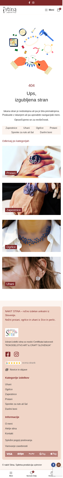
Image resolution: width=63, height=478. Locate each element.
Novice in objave (18, 369)
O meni (9, 423)
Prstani (53, 128)
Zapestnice (11, 128)
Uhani (26, 128)
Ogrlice (40, 128)
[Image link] (13, 362)
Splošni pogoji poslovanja (18, 440)
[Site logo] (9, 9)
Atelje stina (11, 428)
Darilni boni (46, 132)
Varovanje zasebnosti (16, 446)
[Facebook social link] (29, 2)
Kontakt (9, 433)
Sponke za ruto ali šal (22, 132)
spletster (38, 465)
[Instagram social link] (33, 2)
